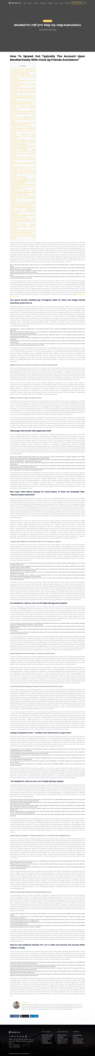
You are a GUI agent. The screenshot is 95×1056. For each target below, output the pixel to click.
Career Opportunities (78, 1039)
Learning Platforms (61, 1042)
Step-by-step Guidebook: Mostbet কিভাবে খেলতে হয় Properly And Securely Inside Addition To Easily (23, 142)
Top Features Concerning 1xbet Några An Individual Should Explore (23, 236)
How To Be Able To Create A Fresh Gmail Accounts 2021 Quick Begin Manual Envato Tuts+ (23, 186)
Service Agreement (77, 1040)
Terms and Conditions (78, 1042)
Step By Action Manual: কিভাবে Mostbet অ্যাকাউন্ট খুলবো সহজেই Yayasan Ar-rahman (23, 221)
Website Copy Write (47, 1037)
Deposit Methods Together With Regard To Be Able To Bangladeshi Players (23, 198)
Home (24, 3)
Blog (61, 3)
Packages (43, 3)
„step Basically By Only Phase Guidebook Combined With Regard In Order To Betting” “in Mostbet (23, 203)
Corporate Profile (46, 1039)
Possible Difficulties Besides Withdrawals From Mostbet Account (23, 226)
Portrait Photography (62, 1039)
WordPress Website (62, 1040)
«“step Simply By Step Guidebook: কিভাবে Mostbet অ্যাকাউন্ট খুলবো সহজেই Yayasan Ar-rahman (23, 97)
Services (36, 3)
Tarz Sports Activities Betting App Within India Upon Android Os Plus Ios (23, 113)
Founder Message (77, 1035)
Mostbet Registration (18, 176)
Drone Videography (46, 1042)
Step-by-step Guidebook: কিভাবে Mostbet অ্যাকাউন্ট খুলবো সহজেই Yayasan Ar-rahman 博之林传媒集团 (23, 180)
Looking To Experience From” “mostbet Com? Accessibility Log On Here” (23, 119)
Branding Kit (60, 1037)
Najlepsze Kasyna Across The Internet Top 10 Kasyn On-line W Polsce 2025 (23, 76)
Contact (68, 3)
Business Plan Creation (47, 1035)
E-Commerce (45, 1040)
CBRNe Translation (61, 1035)
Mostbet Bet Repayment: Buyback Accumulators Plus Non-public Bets (23, 159)
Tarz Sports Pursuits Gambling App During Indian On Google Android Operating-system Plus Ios (23, 71)
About (30, 3)
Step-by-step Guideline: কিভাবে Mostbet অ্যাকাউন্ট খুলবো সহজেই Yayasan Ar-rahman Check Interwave (23, 192)
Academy (50, 3)
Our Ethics (75, 1037)
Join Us (56, 3)
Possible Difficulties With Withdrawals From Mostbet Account (23, 136)
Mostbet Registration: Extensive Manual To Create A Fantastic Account (23, 107)
